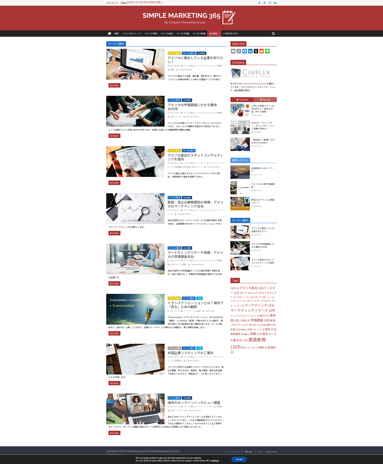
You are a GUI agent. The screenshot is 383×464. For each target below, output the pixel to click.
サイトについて (237, 451)
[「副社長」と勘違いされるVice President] (240, 137)
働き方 (264, 315)
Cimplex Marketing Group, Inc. (164, 450)
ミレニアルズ (237, 315)
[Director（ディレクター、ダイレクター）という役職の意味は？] (240, 120)
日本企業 (186, 167)
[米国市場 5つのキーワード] (240, 167)
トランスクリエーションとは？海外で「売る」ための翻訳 (196, 304)
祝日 (270, 329)
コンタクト (258, 451)
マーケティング (201, 163)
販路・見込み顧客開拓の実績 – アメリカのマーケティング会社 (195, 204)
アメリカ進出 (167, 33)
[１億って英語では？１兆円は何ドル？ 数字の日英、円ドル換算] (240, 103)
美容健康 (237, 334)
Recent (266, 99)
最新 (117, 33)
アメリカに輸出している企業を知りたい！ (195, 59)
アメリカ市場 (151, 33)
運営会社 (248, 451)
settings (215, 460)
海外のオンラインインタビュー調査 (194, 402)
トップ (226, 451)
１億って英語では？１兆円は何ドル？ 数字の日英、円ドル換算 (262, 108)
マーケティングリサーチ (205, 65)
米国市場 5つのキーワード (262, 170)
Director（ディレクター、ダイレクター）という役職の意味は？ (262, 125)
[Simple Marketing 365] (109, 33)
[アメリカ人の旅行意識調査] (240, 182)
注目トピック (176, 116)
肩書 (256, 333)
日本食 (243, 329)
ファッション (242, 300)
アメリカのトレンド (131, 33)
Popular (243, 99)
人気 (199, 298)
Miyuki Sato (210, 310)
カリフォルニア (251, 293)
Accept (239, 459)
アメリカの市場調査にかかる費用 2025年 (192, 106)
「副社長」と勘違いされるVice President (262, 141)
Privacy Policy (271, 451)
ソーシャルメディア (253, 296)
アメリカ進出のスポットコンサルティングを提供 (195, 157)
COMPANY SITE (230, 33)
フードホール (258, 300)
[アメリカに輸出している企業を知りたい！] (240, 226)
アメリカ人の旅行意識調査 (262, 185)
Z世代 (234, 288)
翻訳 (199, 310)
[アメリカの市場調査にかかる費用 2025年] (240, 242)
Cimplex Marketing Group (254, 83)
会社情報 (213, 33)
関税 (172, 69)
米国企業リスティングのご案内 (190, 352)
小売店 (244, 320)
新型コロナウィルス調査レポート (262, 201)
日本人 (256, 324)
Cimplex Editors (185, 69)
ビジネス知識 (183, 33)
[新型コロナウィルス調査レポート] (240, 198)
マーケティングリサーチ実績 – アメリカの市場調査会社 (195, 254)
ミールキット (252, 315)
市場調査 (177, 167)
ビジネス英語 (199, 33)
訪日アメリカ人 (177, 410)
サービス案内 (188, 53)
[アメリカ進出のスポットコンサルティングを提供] (240, 258)
